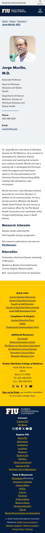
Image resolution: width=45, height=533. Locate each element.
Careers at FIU (22, 465)
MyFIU (22, 488)
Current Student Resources (22, 296)
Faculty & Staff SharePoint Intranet (22, 307)
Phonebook (17, 478)
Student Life (22, 455)
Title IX (22, 509)
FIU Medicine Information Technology (22, 345)
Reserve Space (22, 502)
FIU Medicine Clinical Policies (22, 349)
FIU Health (22, 338)
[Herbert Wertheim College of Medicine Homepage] (14, 11)
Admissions (22, 441)
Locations (22, 448)
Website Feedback (14, 525)
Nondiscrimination (22, 506)
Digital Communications (27, 522)
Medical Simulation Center (22, 342)
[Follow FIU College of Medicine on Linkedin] (18, 386)
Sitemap (29, 529)
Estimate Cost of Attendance (22, 469)
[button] (40, 11)
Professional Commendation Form (22, 327)
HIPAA (23, 323)
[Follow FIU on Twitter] (24, 429)
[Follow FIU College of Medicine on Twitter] (26, 386)
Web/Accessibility (30, 525)
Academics (22, 444)
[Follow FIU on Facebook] (20, 429)
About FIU (22, 437)
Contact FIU (22, 421)
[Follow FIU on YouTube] (27, 429)
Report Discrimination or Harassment (22, 513)
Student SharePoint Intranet (22, 300)
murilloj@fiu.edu (9, 128)
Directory (21, 21)
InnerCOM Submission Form (22, 310)
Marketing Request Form (22, 356)
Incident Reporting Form (22, 320)
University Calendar (22, 481)
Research (22, 451)
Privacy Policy (18, 529)
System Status (22, 499)
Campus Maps (22, 485)
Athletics (22, 458)
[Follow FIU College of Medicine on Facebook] (22, 386)
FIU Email (22, 495)
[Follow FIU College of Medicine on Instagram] (14, 386)
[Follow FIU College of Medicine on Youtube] (31, 386)
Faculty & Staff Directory (22, 303)
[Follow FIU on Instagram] (14, 429)
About (13, 21)
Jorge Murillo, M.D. (11, 24)
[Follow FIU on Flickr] (31, 429)
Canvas (22, 492)
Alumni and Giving (22, 462)
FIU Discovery (9, 245)
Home (5, 21)
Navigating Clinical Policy (22, 352)
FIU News (22, 424)
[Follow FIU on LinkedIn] (17, 429)
